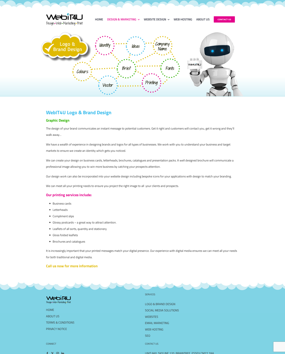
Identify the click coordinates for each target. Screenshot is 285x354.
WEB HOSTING (154, 329)
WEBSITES (151, 317)
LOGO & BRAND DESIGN (160, 304)
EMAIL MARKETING (157, 323)
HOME (50, 310)
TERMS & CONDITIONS (60, 322)
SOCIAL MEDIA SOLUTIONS (162, 310)
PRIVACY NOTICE (56, 329)
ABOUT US (52, 316)
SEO (147, 335)
